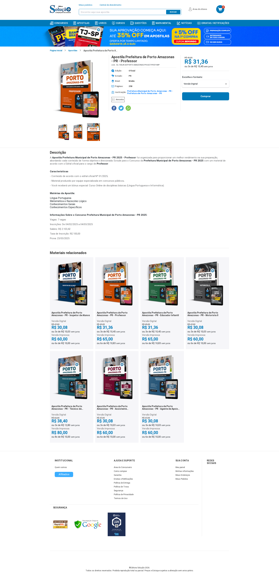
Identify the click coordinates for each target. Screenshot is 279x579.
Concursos (61, 23)
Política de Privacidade (124, 494)
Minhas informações (185, 471)
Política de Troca (121, 487)
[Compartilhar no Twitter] (121, 108)
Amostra (120, 99)
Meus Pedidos (182, 479)
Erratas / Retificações (215, 23)
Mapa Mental (163, 23)
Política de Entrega (122, 483)
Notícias (186, 23)
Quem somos (61, 467)
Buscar (173, 12)
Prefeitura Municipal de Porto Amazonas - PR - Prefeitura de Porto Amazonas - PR (150, 92)
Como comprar (120, 471)
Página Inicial (56, 50)
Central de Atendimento (110, 5)
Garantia (117, 475)
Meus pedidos (85, 5)
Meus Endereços (183, 475)
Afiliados (64, 474)
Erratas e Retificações (123, 479)
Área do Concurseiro (123, 467)
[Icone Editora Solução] (61, 9)
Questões (140, 23)
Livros (102, 23)
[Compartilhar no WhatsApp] (128, 108)
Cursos (120, 23)
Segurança (118, 490)
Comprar (206, 96)
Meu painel (180, 467)
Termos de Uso (120, 498)
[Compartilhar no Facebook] (114, 108)
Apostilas (83, 23)
